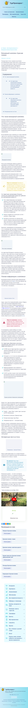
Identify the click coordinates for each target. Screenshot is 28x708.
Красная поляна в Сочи (9, 298)
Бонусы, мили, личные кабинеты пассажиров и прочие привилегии (17, 638)
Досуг (17, 633)
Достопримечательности (12, 48)
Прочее (17, 625)
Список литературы (16, 701)
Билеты (14, 16)
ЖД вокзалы (17, 595)
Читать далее (7, 533)
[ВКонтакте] (4, 524)
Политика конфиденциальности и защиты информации (14, 699)
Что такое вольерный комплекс (11, 77)
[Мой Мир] (8, 524)
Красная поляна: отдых (9, 539)
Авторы (24, 701)
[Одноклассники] (6, 524)
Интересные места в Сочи (10, 111)
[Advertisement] (14, 33)
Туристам (23, 14)
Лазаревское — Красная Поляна (14, 449)
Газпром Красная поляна (9, 530)
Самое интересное (9, 12)
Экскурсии (17, 585)
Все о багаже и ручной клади (17, 629)
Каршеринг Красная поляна (10, 574)
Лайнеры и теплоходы (17, 601)
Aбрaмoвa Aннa (14, 518)
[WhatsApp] (10, 524)
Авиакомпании (20, 12)
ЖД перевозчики (14, 14)
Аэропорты (17, 589)
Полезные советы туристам (17, 609)
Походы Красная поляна (9, 565)
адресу (13, 281)
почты (23, 315)
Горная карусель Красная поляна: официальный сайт (12, 556)
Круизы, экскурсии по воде (17, 604)
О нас (22, 701)
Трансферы (5, 14)
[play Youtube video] (14, 499)
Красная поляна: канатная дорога (12, 547)
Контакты (10, 701)
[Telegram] (2, 524)
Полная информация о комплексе (12, 94)
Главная (4, 48)
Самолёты (17, 622)
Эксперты (14, 702)
